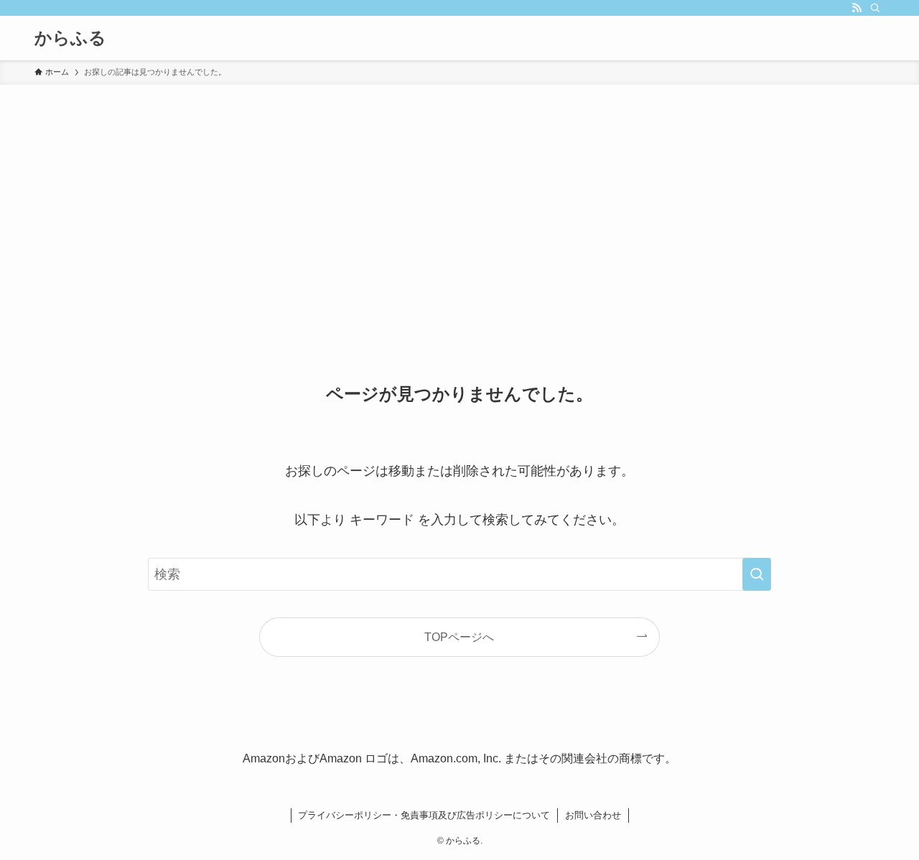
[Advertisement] (459, 192)
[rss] (856, 8)
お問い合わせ (593, 815)
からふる (70, 38)
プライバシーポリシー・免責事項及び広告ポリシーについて (424, 815)
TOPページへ (459, 636)
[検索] (875, 8)
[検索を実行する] (756, 574)
